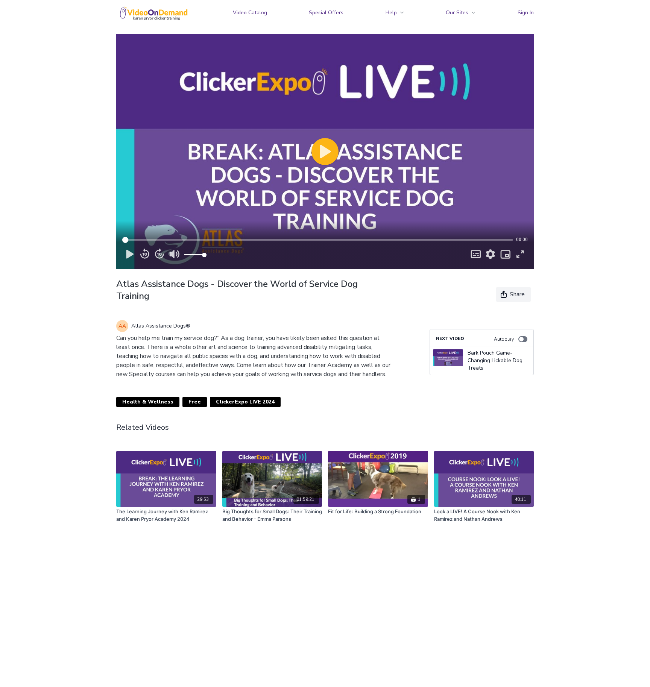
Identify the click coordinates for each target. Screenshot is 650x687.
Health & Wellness (147, 401)
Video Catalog (250, 12)
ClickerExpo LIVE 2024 (245, 401)
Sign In (526, 12)
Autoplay (504, 339)
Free (194, 401)
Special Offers (326, 12)
